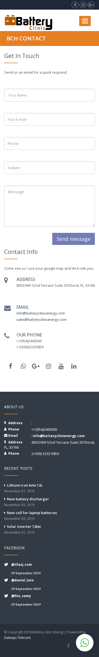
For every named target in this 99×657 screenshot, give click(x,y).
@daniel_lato (22, 580)
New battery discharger (26, 501)
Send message (73, 239)
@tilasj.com (21, 564)
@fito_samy (21, 595)
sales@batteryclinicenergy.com (41, 319)
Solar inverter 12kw (22, 529)
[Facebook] (68, 646)
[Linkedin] (73, 366)
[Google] (35, 366)
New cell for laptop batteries (30, 515)
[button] (85, 643)
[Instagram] (48, 366)
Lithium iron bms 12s (23, 488)
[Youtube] (61, 366)
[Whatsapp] (23, 366)
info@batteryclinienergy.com (59, 436)
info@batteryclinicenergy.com (40, 313)
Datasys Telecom (17, 637)
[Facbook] (10, 366)
